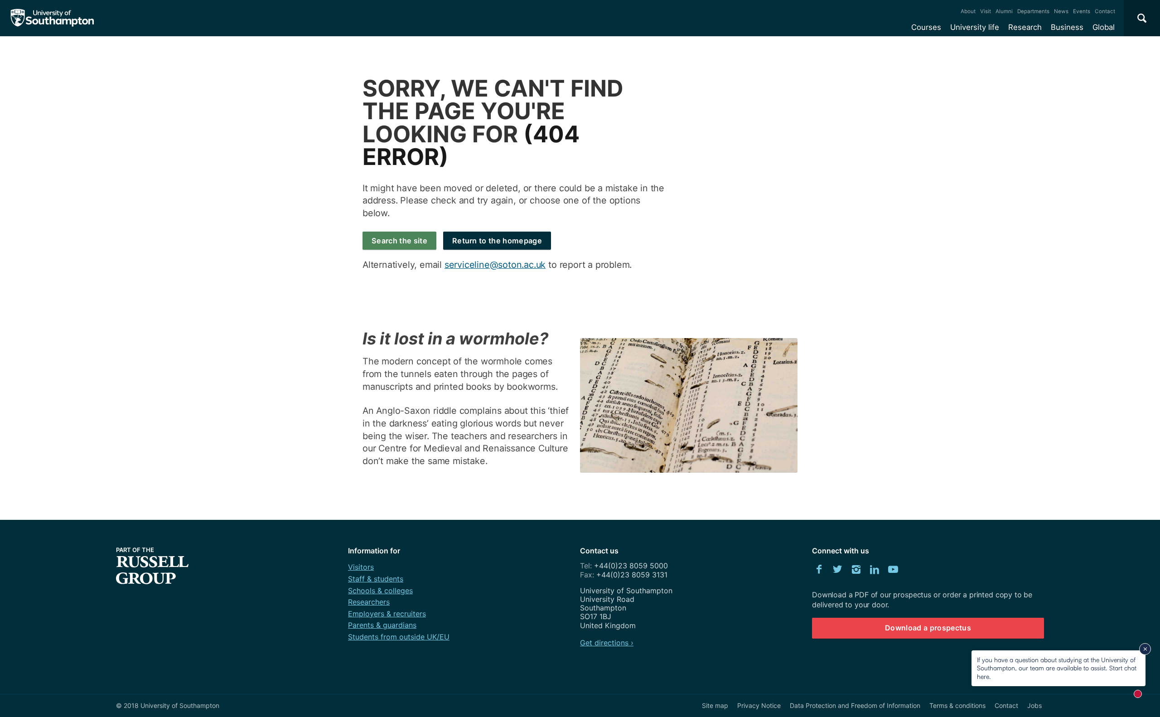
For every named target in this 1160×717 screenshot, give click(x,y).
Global (1103, 27)
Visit (985, 11)
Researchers (369, 601)
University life (974, 27)
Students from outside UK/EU (399, 636)
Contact (1105, 11)
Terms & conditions (957, 705)
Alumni (1004, 11)
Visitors (361, 567)
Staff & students (375, 578)
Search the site (399, 240)
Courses (926, 27)
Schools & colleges (380, 590)
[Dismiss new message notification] (1145, 649)
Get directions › (606, 642)
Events (1081, 11)
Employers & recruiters (387, 613)
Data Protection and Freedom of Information (855, 705)
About (968, 11)
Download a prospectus (928, 627)
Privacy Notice (759, 705)
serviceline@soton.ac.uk (495, 264)
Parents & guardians (382, 625)
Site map (715, 705)
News (1061, 11)
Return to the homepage (497, 240)
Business (1067, 27)
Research (1025, 27)
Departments (1033, 11)
